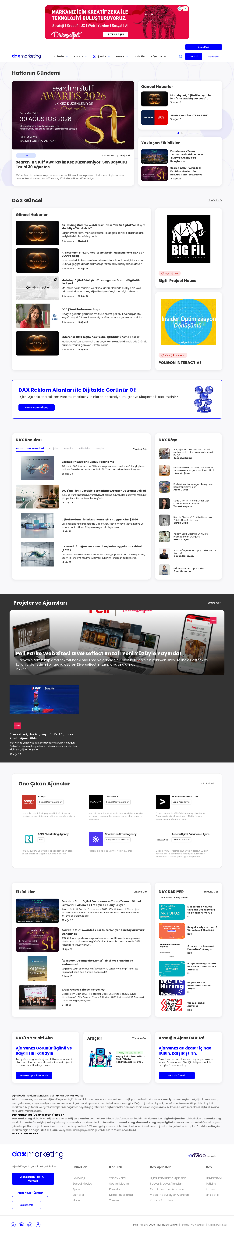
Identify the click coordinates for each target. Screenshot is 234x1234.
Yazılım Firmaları (161, 1200)
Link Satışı (212, 1195)
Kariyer (211, 1189)
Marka (76, 1200)
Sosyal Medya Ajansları (166, 1184)
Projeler (120, 56)
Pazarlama (116, 1189)
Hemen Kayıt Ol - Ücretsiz (34, 1075)
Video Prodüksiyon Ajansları (169, 1195)
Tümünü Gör (215, 200)
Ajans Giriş (213, 56)
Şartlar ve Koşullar (193, 1225)
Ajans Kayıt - (30, 1193)
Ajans (76, 1189)
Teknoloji (78, 1178)
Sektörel (78, 1195)
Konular (78, 56)
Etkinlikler (140, 56)
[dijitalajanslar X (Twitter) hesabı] (13, 1225)
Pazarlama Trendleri (30, 448)
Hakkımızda (214, 1178)
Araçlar (100, 448)
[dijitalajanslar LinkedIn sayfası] (21, 1225)
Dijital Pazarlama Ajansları (168, 1178)
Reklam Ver (26, 1205)
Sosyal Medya (82, 1184)
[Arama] (181, 56)
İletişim (211, 1184)
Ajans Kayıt (203, 47)
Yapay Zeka (117, 1178)
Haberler (59, 56)
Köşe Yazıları (158, 56)
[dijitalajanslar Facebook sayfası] (38, 1225)
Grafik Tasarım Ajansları (167, 1189)
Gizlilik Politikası (217, 1225)
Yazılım (114, 1200)
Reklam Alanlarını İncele (36, 407)
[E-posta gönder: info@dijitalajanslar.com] (30, 1225)
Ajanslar (101, 56)
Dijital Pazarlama (121, 1195)
